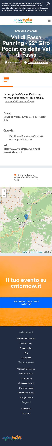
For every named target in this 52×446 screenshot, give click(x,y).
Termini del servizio (26, 338)
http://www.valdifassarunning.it (21, 148)
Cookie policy (26, 343)
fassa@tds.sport (12, 152)
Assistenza (26, 358)
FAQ (26, 353)
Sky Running (26, 378)
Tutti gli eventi (26, 397)
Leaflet (24, 252)
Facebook (26, 413)
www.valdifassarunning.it (19, 101)
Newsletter (26, 408)
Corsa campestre (26, 383)
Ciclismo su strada (26, 393)
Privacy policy (26, 348)
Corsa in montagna (38, 62)
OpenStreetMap (36, 252)
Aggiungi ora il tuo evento (26, 302)
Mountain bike (26, 373)
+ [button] (4, 191)
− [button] (4, 195)
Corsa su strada (26, 388)
